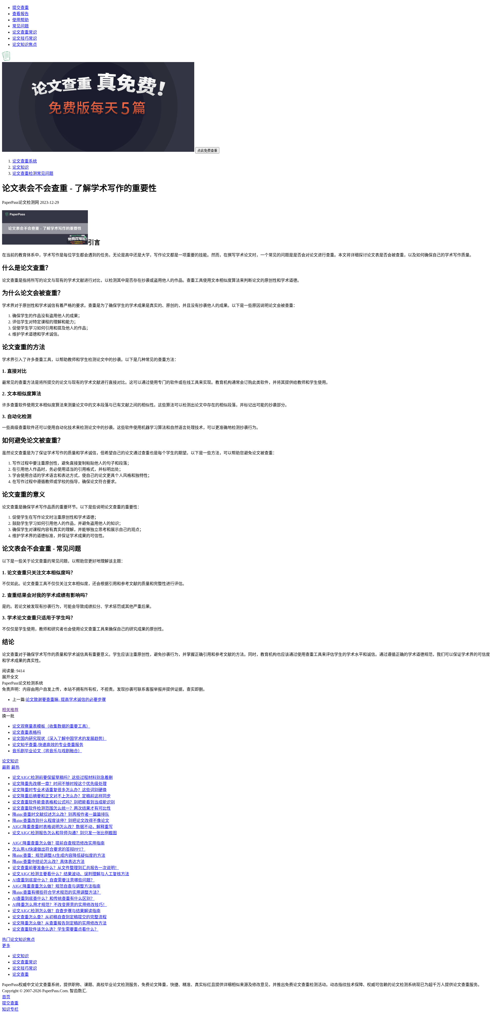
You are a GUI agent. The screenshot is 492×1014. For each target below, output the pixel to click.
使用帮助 (20, 20)
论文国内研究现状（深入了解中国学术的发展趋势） (59, 738)
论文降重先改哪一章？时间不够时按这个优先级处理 (59, 783)
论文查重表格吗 (26, 732)
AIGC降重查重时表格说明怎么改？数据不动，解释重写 (62, 827)
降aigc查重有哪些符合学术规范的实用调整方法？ (56, 892)
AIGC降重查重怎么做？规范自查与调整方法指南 (56, 886)
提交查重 (20, 7)
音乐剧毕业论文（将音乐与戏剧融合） (47, 751)
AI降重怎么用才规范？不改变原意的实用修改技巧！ (59, 904)
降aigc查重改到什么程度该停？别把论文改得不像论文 (60, 820)
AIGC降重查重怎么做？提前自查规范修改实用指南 (58, 843)
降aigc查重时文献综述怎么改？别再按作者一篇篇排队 (60, 814)
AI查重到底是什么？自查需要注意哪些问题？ (53, 880)
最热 (15, 767)
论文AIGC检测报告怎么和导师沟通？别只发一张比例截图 (64, 833)
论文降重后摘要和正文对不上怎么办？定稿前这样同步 (61, 796)
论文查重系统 (24, 161)
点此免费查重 (207, 151)
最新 (6, 767)
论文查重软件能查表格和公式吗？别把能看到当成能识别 (63, 802)
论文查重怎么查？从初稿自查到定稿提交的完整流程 (59, 917)
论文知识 (20, 167)
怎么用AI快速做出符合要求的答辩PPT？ (48, 849)
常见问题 (20, 26)
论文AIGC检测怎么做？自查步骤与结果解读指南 (56, 911)
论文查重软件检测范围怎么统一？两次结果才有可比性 (61, 808)
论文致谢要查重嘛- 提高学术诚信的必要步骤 (66, 699)
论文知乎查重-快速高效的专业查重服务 (47, 744)
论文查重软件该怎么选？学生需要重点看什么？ (55, 929)
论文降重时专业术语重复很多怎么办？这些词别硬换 (59, 790)
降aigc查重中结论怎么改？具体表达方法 (48, 861)
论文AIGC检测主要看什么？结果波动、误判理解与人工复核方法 (70, 874)
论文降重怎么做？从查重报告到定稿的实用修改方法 (59, 923)
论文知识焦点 (24, 44)
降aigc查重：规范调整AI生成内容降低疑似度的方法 (58, 855)
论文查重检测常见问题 (32, 173)
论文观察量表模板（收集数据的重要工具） (51, 726)
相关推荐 (10, 710)
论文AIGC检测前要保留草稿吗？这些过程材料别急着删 (62, 777)
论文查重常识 (24, 32)
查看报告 (20, 14)
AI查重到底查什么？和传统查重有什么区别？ (53, 898)
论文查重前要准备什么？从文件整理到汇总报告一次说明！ (65, 868)
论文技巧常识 (24, 38)
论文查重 (20, 974)
